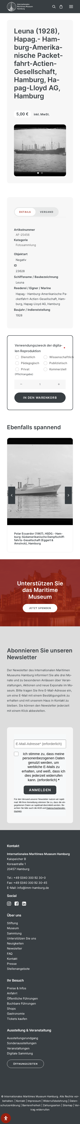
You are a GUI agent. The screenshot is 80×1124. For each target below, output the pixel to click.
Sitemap (67, 1105)
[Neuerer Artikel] (68, 504)
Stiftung (12, 923)
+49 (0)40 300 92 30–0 (30, 878)
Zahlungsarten (51, 1105)
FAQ (9, 953)
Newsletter (14, 948)
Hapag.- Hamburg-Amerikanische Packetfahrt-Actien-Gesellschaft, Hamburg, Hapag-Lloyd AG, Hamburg (41, 299)
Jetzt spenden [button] (40, 608)
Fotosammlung (26, 245)
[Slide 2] (42, 173)
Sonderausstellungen (22, 1043)
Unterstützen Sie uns (21, 938)
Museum (13, 928)
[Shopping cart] (59, 6)
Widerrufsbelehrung (55, 1100)
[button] (71, 6)
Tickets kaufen (17, 1019)
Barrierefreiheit (31, 1105)
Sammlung (14, 933)
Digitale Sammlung (20, 1053)
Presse (12, 964)
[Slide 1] (38, 173)
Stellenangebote (18, 969)
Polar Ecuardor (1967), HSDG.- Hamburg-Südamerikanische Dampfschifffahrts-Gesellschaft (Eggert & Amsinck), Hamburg (39, 538)
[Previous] (11, 504)
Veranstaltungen (18, 1048)
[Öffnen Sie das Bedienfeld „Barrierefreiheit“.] (6, 1118)
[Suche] (52, 6)
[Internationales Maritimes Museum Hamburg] (26, 6)
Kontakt (12, 959)
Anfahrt (12, 993)
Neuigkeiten (15, 943)
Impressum (34, 1100)
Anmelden (40, 790)
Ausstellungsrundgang (22, 1038)
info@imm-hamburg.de (33, 888)
